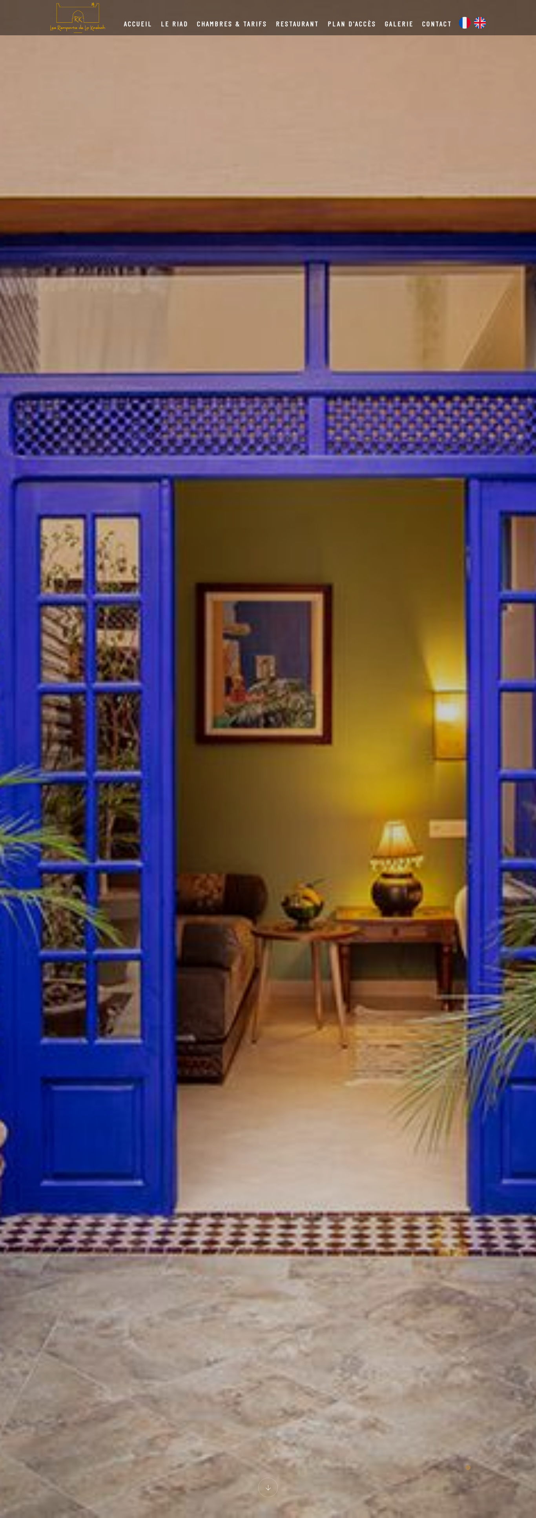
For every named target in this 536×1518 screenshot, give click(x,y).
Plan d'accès (352, 23)
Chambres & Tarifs (232, 23)
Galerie (399, 23)
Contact (437, 23)
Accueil (138, 23)
